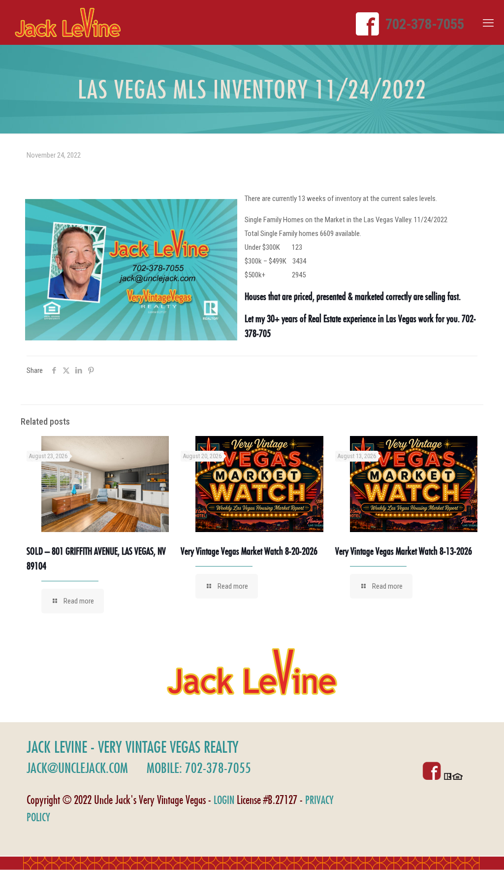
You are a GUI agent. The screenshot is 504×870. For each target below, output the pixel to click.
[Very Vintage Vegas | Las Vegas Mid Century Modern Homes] (68, 22)
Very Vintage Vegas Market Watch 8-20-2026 (249, 551)
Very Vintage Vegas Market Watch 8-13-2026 (403, 551)
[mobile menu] (488, 23)
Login (224, 799)
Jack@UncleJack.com (77, 767)
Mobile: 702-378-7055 (199, 767)
